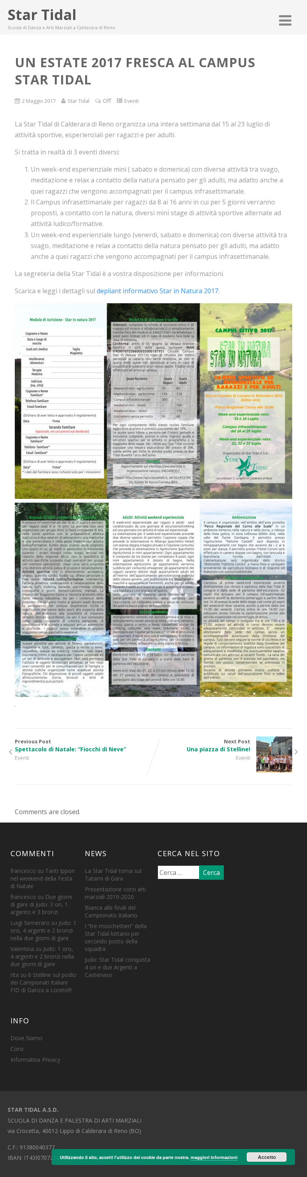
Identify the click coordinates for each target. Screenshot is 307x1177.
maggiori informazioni (214, 1157)
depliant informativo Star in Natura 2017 (157, 290)
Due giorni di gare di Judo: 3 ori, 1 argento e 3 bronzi (41, 904)
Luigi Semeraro (30, 923)
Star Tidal (42, 14)
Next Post (218, 745)
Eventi (131, 100)
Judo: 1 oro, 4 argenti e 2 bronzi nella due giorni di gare (43, 930)
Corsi (17, 1049)
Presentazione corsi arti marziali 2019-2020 (115, 893)
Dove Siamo (26, 1038)
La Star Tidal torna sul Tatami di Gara (113, 874)
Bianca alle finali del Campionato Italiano (111, 911)
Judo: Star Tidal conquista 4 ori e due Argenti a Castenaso (117, 967)
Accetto (267, 1157)
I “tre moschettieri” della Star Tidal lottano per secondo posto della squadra (116, 937)
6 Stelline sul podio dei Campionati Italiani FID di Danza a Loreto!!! (43, 982)
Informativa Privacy (35, 1059)
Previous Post (70, 745)
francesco (23, 871)
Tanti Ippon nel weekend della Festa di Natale (42, 878)
